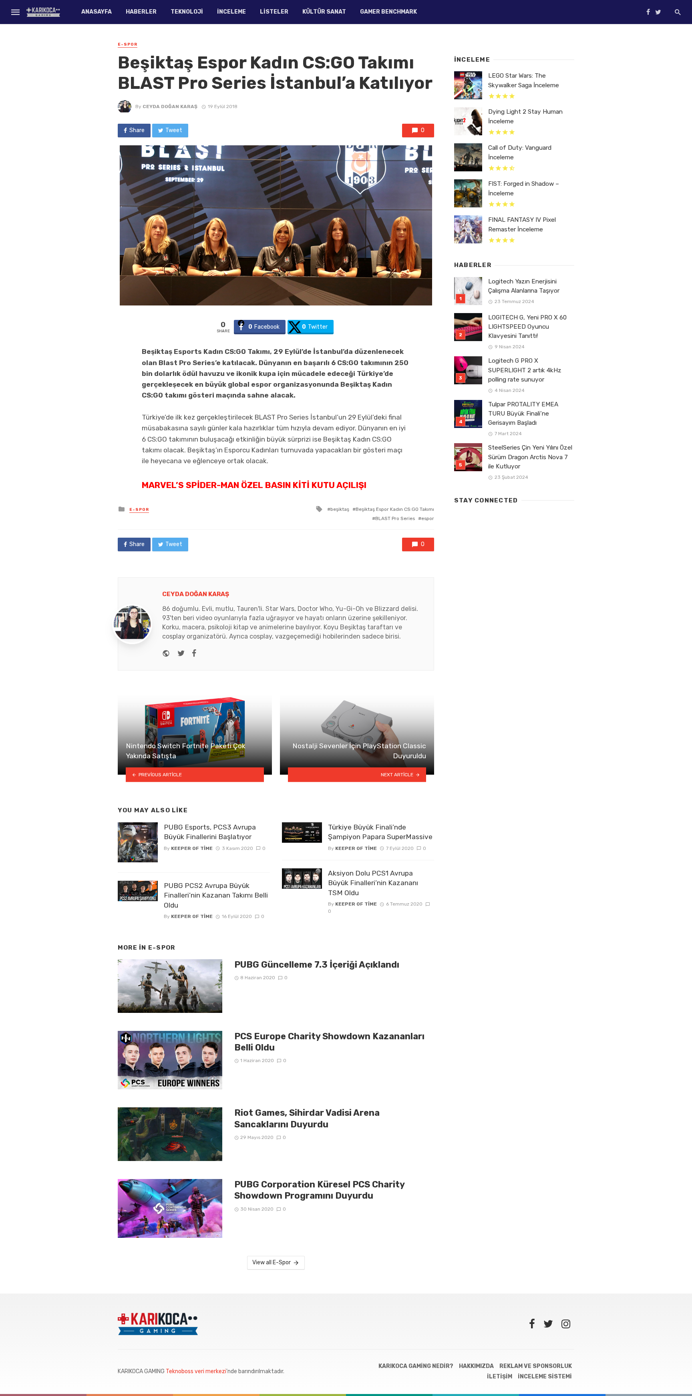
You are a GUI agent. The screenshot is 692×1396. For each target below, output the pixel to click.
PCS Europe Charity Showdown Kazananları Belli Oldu (329, 1042)
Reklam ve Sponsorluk (535, 1366)
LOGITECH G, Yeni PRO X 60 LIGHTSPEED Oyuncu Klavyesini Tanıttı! (527, 326)
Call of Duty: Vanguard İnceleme (519, 152)
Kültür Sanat (324, 11)
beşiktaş (339, 509)
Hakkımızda (476, 1366)
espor (427, 518)
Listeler (274, 11)
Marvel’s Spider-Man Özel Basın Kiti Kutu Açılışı (254, 485)
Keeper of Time (192, 848)
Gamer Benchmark (388, 11)
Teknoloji (187, 11)
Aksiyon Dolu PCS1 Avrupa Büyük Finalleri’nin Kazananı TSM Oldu (373, 883)
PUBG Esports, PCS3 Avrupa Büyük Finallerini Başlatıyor (210, 832)
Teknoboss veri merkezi (196, 1371)
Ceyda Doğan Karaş (170, 106)
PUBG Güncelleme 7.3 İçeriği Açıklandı (316, 965)
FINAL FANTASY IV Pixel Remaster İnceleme (522, 224)
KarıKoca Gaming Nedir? (415, 1366)
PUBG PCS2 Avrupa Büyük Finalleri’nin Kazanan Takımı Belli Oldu (216, 895)
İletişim (499, 1376)
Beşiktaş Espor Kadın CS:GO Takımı (395, 509)
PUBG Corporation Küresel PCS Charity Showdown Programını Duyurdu (319, 1190)
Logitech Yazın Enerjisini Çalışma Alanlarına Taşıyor (523, 286)
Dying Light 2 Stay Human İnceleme (525, 116)
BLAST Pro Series (395, 518)
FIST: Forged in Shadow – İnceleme (523, 188)
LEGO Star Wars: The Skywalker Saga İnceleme (523, 80)
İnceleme (231, 11)
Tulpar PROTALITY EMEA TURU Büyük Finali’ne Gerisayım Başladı (523, 413)
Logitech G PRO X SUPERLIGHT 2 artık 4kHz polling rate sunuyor (524, 370)
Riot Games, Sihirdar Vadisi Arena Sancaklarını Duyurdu (307, 1118)
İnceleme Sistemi (545, 1376)
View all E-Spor (271, 1262)
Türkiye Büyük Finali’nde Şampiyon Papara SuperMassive (380, 832)
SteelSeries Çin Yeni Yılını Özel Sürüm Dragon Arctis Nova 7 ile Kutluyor (530, 457)
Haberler (141, 11)
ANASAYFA (96, 11)
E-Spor (127, 44)
